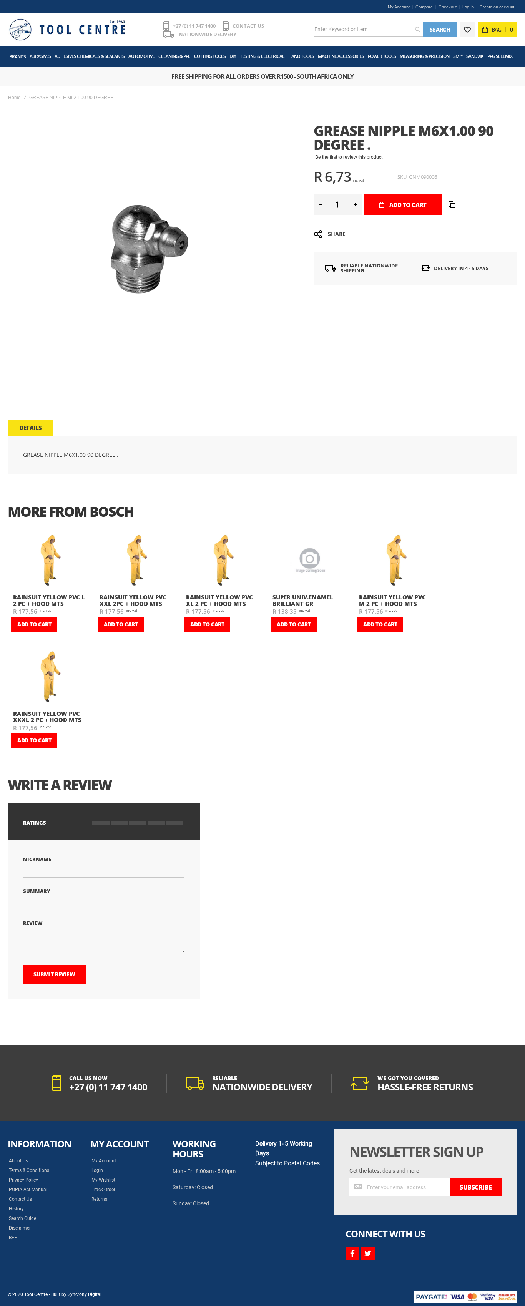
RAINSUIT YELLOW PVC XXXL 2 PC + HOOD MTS (47, 717)
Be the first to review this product (348, 157)
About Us (18, 1160)
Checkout (448, 7)
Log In (468, 7)
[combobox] (368, 29)
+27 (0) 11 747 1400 (194, 25)
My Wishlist (103, 1180)
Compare (424, 7)
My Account (399, 7)
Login (97, 1170)
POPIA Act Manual (28, 1189)
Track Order (103, 1189)
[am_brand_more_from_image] (50, 561)
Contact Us (20, 1199)
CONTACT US (248, 25)
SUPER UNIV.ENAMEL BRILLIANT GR (302, 600)
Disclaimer (20, 1228)
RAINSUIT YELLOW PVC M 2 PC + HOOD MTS (392, 600)
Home (14, 97)
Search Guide (22, 1218)
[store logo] (67, 29)
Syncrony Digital (84, 1294)
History (16, 1208)
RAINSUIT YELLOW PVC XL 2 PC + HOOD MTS (219, 600)
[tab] (30, 428)
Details (30, 427)
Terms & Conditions (29, 1170)
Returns (99, 1199)
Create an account (497, 7)
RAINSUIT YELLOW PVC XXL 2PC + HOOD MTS (133, 600)
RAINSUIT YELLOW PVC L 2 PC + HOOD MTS (49, 600)
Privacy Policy (23, 1180)
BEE (13, 1237)
